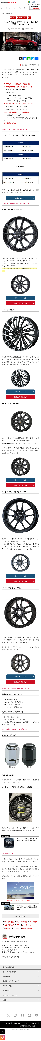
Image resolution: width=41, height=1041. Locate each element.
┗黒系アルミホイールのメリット (16, 106)
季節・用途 (6, 976)
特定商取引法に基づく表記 (27, 1026)
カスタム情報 (7, 986)
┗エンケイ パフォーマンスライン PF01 (18, 98)
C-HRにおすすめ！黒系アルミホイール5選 (18, 87)
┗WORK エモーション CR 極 (15, 101)
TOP (3, 13)
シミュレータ (21, 8)
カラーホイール (21, 17)
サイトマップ (11, 1026)
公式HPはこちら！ (20, 198)
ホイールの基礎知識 (9, 972)
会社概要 (7, 1023)
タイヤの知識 (9, 922)
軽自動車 (8, 928)
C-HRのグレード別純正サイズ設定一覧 (17, 84)
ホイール (8, 8)
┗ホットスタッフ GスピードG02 (16, 89)
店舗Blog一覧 (9, 13)
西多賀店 (12, 17)
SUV (29, 17)
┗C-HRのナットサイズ (13, 115)
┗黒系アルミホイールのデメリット (17, 109)
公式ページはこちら (20, 298)
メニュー (14, 8)
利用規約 (17, 1023)
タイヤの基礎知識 (8, 967)
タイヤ (3, 8)
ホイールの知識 (21, 922)
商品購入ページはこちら (20, 303)
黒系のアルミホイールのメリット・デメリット (19, 104)
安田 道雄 (17, 28)
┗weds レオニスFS (12, 92)
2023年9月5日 (29, 28)
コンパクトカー (27, 925)
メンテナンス (7, 990)
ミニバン (16, 928)
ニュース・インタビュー (11, 995)
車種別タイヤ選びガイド (11, 981)
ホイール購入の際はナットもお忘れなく (17, 112)
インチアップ (9, 925)
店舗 (4, 1000)
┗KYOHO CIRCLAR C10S (14, 95)
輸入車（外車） (27, 928)
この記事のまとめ (10, 123)
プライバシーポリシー (30, 1023)
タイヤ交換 (33, 922)
